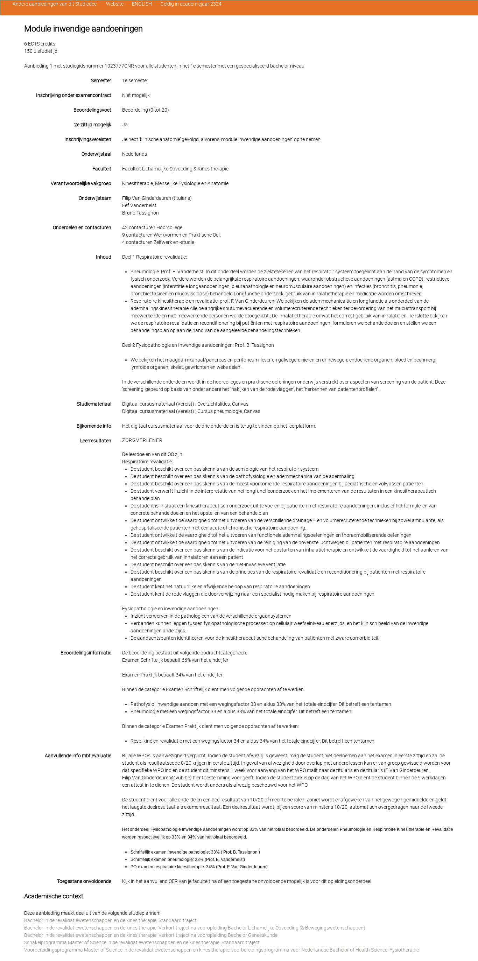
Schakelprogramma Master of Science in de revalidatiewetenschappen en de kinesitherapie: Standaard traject (142, 942)
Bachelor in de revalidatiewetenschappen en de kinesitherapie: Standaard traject (110, 920)
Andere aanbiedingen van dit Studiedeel (55, 4)
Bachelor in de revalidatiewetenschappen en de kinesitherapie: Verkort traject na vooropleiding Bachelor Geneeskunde (150, 935)
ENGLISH (142, 4)
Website (115, 4)
